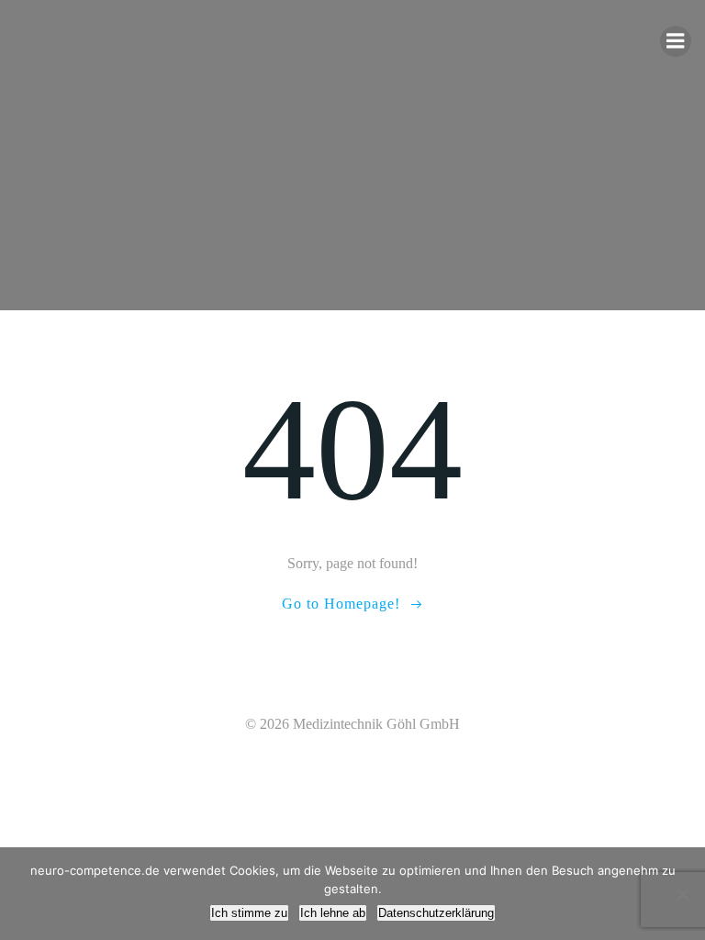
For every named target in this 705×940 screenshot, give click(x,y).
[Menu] (675, 41)
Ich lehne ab (332, 913)
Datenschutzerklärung (436, 913)
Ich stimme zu (249, 913)
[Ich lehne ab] (682, 894)
